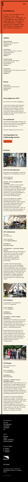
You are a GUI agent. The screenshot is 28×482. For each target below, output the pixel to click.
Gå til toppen (6, 464)
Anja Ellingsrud (6, 49)
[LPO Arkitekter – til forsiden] (2, 3)
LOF (4, 429)
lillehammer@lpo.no (12, 240)
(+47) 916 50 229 (7, 88)
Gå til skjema (8, 141)
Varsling (5, 438)
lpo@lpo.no (10, 178)
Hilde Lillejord (6, 85)
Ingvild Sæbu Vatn (7, 313)
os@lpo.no (5, 45)
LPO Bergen (6, 427)
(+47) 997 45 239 (7, 63)
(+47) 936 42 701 (7, 54)
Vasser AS (9, 475)
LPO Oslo (5, 422)
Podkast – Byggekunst (8, 439)
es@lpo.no (5, 65)
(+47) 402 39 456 (7, 44)
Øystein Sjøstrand (7, 41)
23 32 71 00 (10, 177)
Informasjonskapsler (8, 441)
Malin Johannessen (8, 376)
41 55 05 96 (10, 370)
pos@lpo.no (6, 73)
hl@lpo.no (5, 89)
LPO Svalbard (6, 425)
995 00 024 (10, 307)
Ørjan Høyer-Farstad (8, 245)
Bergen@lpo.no (11, 371)
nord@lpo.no (10, 308)
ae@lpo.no (5, 55)
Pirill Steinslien (6, 68)
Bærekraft (5, 436)
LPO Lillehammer (7, 424)
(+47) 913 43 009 (7, 71)
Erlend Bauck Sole (7, 59)
